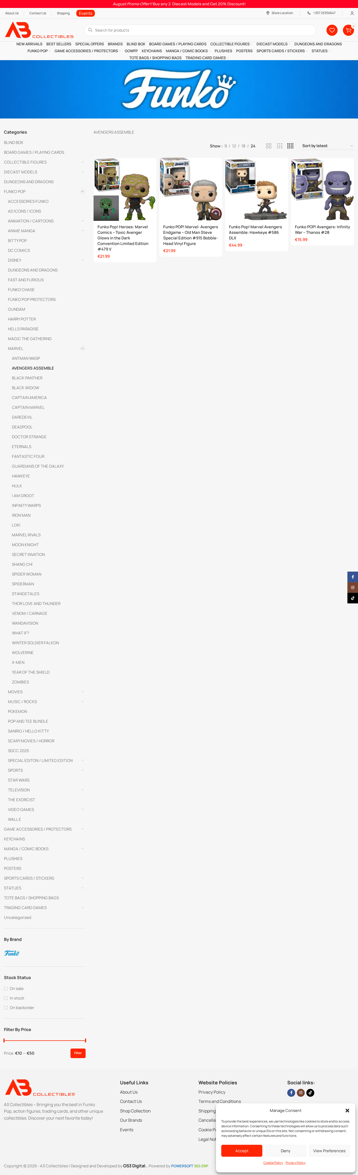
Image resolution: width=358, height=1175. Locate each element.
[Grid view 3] (279, 146)
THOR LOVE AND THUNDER (36, 603)
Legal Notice (210, 1139)
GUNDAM (16, 309)
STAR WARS (18, 780)
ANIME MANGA (21, 231)
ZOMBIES (20, 682)
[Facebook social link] (291, 1093)
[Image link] (39, 1087)
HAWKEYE (21, 476)
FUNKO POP (14, 191)
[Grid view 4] (290, 146)
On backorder (22, 1007)
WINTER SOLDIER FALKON (35, 643)
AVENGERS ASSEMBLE (33, 368)
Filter (78, 1053)
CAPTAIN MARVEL (28, 407)
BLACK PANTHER (27, 378)
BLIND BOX (13, 142)
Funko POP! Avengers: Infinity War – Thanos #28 (322, 229)
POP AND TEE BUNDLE (28, 721)
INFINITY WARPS (26, 505)
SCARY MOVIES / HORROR (31, 741)
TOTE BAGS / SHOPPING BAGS (31, 898)
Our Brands (131, 1120)
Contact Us (131, 1101)
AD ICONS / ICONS (24, 211)
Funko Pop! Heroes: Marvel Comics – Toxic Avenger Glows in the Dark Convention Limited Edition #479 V (123, 238)
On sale (17, 988)
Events (126, 1130)
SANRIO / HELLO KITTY (28, 731)
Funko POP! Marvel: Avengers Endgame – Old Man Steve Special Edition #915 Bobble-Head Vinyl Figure (190, 235)
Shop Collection (135, 1111)
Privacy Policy (296, 1162)
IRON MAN (21, 515)
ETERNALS (21, 446)
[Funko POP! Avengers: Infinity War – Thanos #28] (322, 189)
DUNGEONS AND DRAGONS (29, 182)
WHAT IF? (20, 633)
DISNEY (14, 260)
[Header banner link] (179, 4)
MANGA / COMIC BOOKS (26, 849)
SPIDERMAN (23, 584)
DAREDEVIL (22, 417)
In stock (17, 998)
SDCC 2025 (18, 750)
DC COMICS (19, 250)
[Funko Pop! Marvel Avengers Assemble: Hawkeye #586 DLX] (256, 189)
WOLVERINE (23, 652)
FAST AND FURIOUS (26, 280)
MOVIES (15, 692)
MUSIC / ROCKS (22, 701)
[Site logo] (39, 30)
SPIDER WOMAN (26, 574)
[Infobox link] (85, 13)
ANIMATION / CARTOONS (31, 221)
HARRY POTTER (22, 319)
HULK (17, 486)
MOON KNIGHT (25, 544)
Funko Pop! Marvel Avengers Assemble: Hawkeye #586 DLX (255, 232)
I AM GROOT (23, 495)
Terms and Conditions (219, 1101)
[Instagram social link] (301, 1093)
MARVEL (15, 348)
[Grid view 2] (268, 146)
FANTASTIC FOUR (28, 456)
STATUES (12, 888)
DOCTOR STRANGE (29, 437)
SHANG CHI (22, 564)
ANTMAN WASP (26, 358)
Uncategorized (17, 917)
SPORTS (15, 770)
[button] (347, 1110)
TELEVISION (19, 790)
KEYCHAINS (14, 839)
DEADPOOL (22, 427)
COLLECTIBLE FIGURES (25, 162)
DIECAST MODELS (20, 172)
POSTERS (12, 868)
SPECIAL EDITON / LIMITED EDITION (40, 760)
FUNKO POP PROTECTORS (32, 299)
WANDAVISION (25, 623)
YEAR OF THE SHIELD (31, 672)
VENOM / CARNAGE (29, 613)
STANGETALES (25, 594)
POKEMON (17, 711)
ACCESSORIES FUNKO (28, 201)
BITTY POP (17, 240)
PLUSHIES (13, 858)
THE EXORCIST (21, 800)
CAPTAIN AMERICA (29, 397)
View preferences (329, 1151)
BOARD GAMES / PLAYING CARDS (34, 152)
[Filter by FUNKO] (44, 953)
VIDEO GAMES (21, 809)
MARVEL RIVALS (26, 535)
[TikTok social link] (310, 1093)
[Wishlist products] (332, 30)
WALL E (14, 819)
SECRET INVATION (28, 554)
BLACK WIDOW (25, 388)
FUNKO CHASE (21, 289)
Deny (285, 1151)
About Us (129, 1092)
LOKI (16, 525)
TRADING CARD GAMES (25, 907)
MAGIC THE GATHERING (30, 338)
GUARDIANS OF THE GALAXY (38, 466)
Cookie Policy (273, 1162)
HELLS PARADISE (23, 329)
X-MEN (18, 662)
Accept (242, 1151)
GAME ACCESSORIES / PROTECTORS (38, 829)
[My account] (352, 13)
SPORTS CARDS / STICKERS (29, 878)
